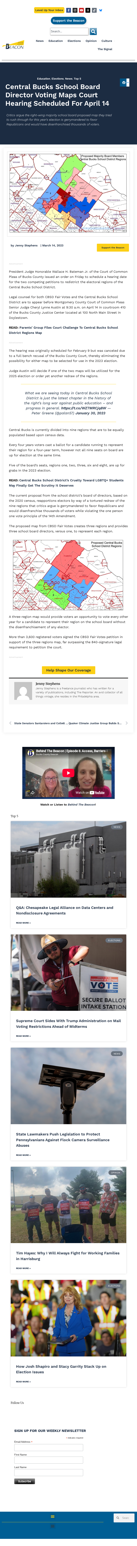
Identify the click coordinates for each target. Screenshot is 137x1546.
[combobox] (69, 31)
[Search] (93, 31)
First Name (20, 1454)
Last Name (20, 1467)
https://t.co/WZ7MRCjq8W (83, 408)
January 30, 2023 (90, 413)
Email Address (23, 1442)
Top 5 (77, 78)
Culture (107, 41)
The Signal (105, 49)
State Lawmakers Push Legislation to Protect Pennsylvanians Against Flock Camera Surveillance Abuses (63, 1140)
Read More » (23, 923)
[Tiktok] (94, 10)
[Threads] (87, 10)
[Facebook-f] (68, 10)
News (40, 41)
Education (56, 41)
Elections (74, 41)
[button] (124, 82)
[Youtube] (81, 10)
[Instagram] (75, 10)
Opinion (91, 41)
